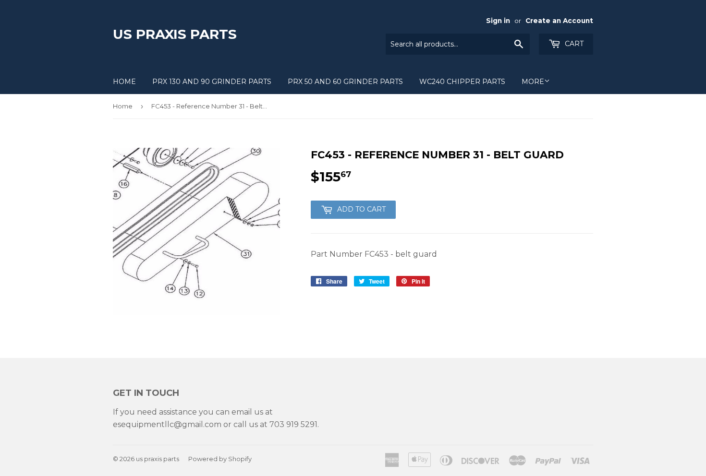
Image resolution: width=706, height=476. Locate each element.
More (533, 81)
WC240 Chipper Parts (462, 81)
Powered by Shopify (220, 459)
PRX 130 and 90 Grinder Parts (211, 81)
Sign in (498, 20)
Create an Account (559, 20)
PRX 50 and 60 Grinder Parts (345, 81)
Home (124, 81)
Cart (573, 43)
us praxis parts (175, 34)
